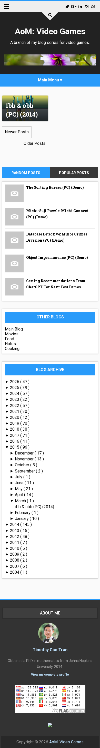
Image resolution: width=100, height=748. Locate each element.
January (22, 518)
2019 (15, 423)
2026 (15, 381)
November (25, 459)
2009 (15, 554)
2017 (15, 435)
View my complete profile (50, 674)
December (25, 453)
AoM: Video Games (50, 31)
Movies (11, 334)
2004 (15, 572)
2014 (15, 524)
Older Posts (34, 143)
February (23, 512)
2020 (15, 417)
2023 (15, 399)
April (19, 494)
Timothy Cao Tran (50, 649)
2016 (15, 441)
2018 (15, 429)
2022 (15, 405)
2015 (15, 447)
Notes (10, 343)
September (25, 471)
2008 (15, 560)
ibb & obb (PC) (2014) (22, 109)
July (19, 477)
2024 (15, 393)
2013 (15, 530)
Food (9, 338)
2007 (15, 566)
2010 (15, 548)
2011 (15, 542)
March (21, 500)
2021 (15, 411)
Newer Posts (17, 131)
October (22, 464)
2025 (15, 387)
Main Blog (14, 329)
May (19, 488)
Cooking (12, 348)
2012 (15, 536)
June (20, 482)
